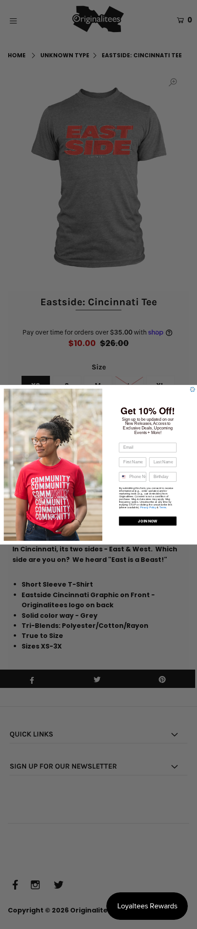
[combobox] (122, 476)
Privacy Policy (148, 507)
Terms (162, 507)
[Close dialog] (192, 389)
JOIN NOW (147, 520)
